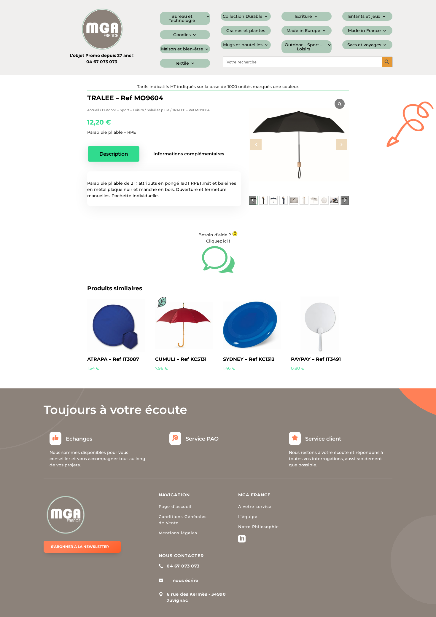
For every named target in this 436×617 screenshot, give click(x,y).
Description (113, 154)
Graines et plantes (245, 30)
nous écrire (185, 580)
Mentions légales (178, 532)
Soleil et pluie (158, 110)
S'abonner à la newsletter (80, 546)
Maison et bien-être (182, 49)
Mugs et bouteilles (242, 45)
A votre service (254, 506)
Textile (182, 63)
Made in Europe (303, 30)
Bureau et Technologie (182, 18)
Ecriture (303, 16)
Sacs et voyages (364, 45)
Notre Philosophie (258, 526)
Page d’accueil (175, 506)
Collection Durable (242, 16)
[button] (345, 200)
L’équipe (247, 516)
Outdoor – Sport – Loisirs (303, 47)
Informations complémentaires (188, 154)
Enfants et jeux (364, 16)
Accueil (93, 110)
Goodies (182, 35)
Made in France (364, 30)
